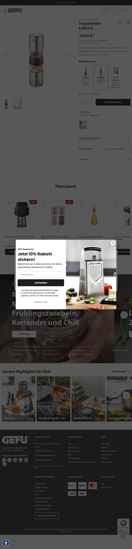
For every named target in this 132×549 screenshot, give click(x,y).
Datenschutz (39, 302)
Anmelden (41, 282)
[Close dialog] (113, 243)
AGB (45, 302)
